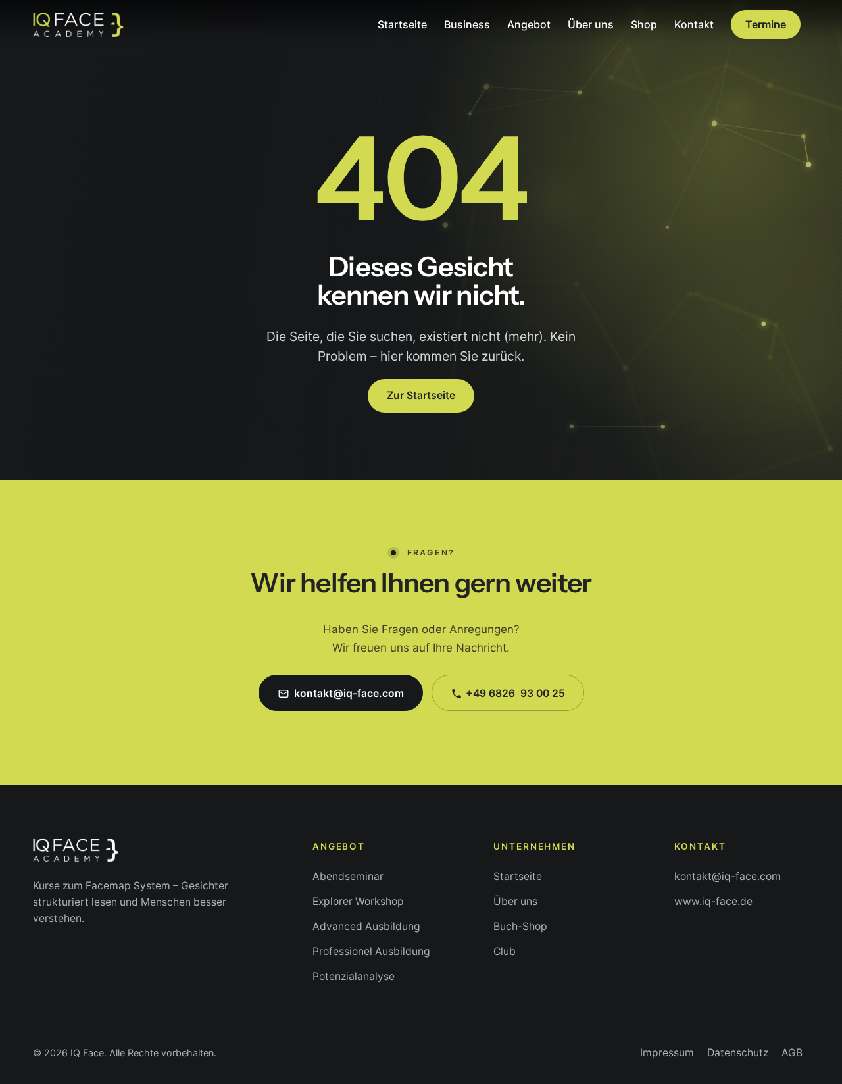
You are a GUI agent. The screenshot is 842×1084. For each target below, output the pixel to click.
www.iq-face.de (713, 901)
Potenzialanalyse (353, 976)
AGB (792, 1052)
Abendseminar (348, 876)
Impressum (667, 1052)
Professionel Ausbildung (371, 951)
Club (504, 951)
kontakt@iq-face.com (727, 876)
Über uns (515, 901)
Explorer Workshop (358, 901)
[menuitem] (402, 24)
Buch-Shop (520, 926)
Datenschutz (737, 1052)
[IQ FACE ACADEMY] (78, 24)
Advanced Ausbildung (366, 926)
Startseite (517, 876)
